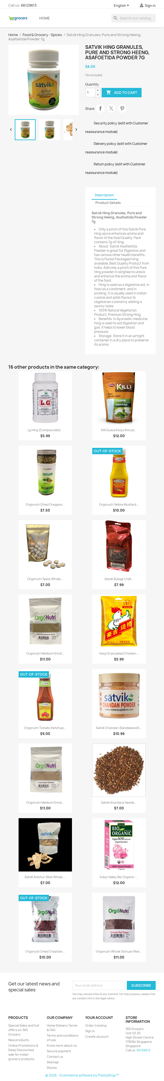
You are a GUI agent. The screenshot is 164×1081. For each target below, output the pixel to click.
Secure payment (59, 1051)
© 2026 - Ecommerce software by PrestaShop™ (82, 1075)
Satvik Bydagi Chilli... (118, 579)
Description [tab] (104, 195)
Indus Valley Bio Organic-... (119, 877)
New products (18, 1040)
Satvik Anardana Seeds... (119, 802)
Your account (99, 1017)
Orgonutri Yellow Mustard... (119, 504)
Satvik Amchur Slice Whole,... (45, 877)
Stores (52, 1068)
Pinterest (122, 108)
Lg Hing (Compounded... (45, 430)
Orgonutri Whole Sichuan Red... (119, 951)
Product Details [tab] (108, 203)
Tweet (111, 108)
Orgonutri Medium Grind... (45, 653)
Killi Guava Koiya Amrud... (119, 430)
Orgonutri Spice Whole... (45, 579)
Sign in (90, 1031)
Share (100, 108)
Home (44, 18)
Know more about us (62, 1045)
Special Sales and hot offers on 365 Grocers (23, 1029)
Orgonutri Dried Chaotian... (45, 951)
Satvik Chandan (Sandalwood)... (119, 728)
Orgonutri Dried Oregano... (45, 504)
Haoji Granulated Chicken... (119, 653)
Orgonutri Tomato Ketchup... (45, 728)
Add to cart (121, 92)
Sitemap (53, 1062)
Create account (96, 1036)
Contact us (55, 1057)
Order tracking (96, 1025)
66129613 (29, 5)
